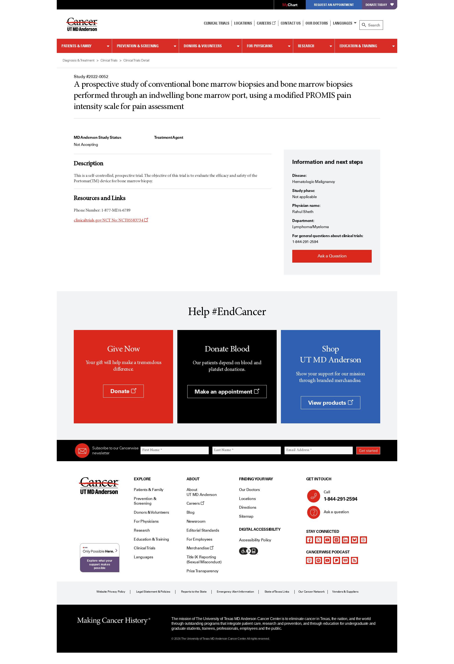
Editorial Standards (203, 530)
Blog (191, 512)
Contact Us (291, 23)
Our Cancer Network (311, 591)
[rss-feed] (354, 560)
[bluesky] (354, 539)
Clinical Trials (216, 23)
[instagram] (336, 539)
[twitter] (318, 539)
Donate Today (376, 5)
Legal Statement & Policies (153, 591)
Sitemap (246, 516)
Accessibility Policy (255, 540)
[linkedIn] (345, 539)
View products (328, 402)
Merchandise (198, 548)
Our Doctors (317, 23)
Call (341, 496)
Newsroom (196, 521)
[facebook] (309, 539)
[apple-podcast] (309, 560)
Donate (120, 391)
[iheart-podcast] (345, 560)
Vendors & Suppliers (345, 591)
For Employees (199, 539)
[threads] (363, 539)
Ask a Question (332, 256)
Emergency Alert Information (235, 591)
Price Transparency (202, 571)
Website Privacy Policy (110, 591)
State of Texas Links (277, 591)
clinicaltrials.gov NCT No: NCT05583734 (111, 220)
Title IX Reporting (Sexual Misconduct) (204, 559)
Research (306, 45)
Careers (264, 23)
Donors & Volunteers (203, 45)
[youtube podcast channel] (327, 560)
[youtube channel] (327, 539)
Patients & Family (76, 45)
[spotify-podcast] (318, 560)
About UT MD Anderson (202, 492)
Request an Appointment (334, 5)
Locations (247, 498)
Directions (247, 507)
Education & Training (358, 45)
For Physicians (260, 45)
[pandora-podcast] (336, 560)
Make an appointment (224, 391)
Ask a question (336, 512)
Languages (342, 23)
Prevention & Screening (138, 45)
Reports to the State (193, 591)
